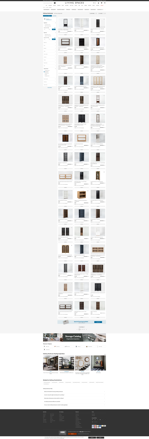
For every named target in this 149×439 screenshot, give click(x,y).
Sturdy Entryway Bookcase (47, 382)
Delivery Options (101, 0)
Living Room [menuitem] (50, 5)
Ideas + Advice (77, 415)
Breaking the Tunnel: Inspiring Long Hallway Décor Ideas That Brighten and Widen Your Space (82, 373)
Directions (44, 416)
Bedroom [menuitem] (54, 5)
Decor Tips (82, 371)
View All (105, 354)
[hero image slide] (74, 337)
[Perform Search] (54, 3)
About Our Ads (77, 420)
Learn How (66, 32)
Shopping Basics (66, 371)
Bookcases (50, 7)
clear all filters (54, 15)
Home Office (47, 7)
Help (97, 0)
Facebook (95, 419)
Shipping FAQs (44, 419)
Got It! (100, 437)
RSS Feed (105, 419)
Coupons (77, 416)
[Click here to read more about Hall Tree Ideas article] (98, 363)
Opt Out (92, 437)
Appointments (93, 415)
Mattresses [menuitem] (58, 5)
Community (60, 415)
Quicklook (65, 34)
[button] (70, 31)
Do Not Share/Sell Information (79, 427)
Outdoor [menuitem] (76, 5)
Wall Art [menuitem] (94, 5)
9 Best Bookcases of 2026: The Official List (66, 372)
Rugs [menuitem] (79, 5)
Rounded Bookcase (61, 382)
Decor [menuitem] (82, 5)
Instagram (97, 419)
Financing (51, 416)
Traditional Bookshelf (91, 382)
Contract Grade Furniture (78, 419)
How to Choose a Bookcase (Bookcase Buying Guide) (50, 373)
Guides (51, 371)
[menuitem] (104, 3)
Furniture (44, 7)
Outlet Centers (60, 419)
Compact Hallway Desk (54, 382)
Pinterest (92, 419)
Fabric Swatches (77, 424)
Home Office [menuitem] (66, 5)
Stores (105, 0)
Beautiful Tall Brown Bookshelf (99, 382)
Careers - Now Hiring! (61, 416)
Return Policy (51, 419)
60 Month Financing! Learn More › (48, 0)
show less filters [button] (50, 87)
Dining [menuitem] (63, 5)
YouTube (100, 419)
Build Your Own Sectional (78, 423)
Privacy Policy (62, 438)
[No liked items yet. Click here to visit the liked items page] (101, 3)
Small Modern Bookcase (84, 382)
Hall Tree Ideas (98, 372)
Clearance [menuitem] (102, 5)
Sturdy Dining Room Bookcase (76, 382)
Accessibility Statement (61, 420)
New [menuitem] (46, 5)
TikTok (102, 419)
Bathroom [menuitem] (89, 5)
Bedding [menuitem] (86, 5)
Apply (54, 29)
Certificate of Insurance (52, 420)
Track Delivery (44, 420)
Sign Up (72, 433)
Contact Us (44, 415)
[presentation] (93, 13)
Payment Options (52, 415)
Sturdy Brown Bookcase (68, 382)
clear (55, 27)
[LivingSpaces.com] (74, 3)
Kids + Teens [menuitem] (71, 5)
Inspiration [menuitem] (97, 5)
